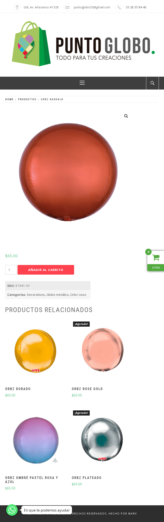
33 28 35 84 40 (136, 7)
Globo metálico (58, 294)
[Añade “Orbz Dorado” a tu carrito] (35, 351)
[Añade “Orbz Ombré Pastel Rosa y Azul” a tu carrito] (35, 440)
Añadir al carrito (45, 270)
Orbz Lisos (78, 294)
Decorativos (36, 294)
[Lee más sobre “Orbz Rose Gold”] (102, 351)
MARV (132, 513)
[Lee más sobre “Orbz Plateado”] (102, 440)
